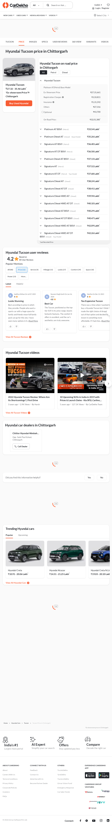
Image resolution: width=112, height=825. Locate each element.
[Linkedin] (108, 821)
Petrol (53, 72)
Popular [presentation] (9, 535)
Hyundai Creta (15, 570)
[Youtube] (93, 821)
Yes (89, 477)
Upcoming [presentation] (23, 535)
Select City (101, 15)
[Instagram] (101, 821)
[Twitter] (86, 821)
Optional (48, 112)
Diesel (65, 72)
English (97, 5)
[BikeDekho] (89, 792)
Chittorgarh (12, 96)
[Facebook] (80, 821)
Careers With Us (9, 775)
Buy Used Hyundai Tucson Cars (18, 104)
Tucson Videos (20, 412)
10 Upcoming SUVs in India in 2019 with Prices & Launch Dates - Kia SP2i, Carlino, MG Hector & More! (80, 399)
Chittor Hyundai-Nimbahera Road (26, 433)
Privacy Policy (8, 783)
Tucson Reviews (21, 337)
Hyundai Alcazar (57, 570)
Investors (6, 792)
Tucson (10, 41)
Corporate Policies (10, 788)
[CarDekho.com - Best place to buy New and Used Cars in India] (15, 5)
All (43, 72)
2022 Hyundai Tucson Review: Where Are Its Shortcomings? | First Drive (29, 399)
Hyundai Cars (20, 582)
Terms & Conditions (10, 779)
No (101, 477)
